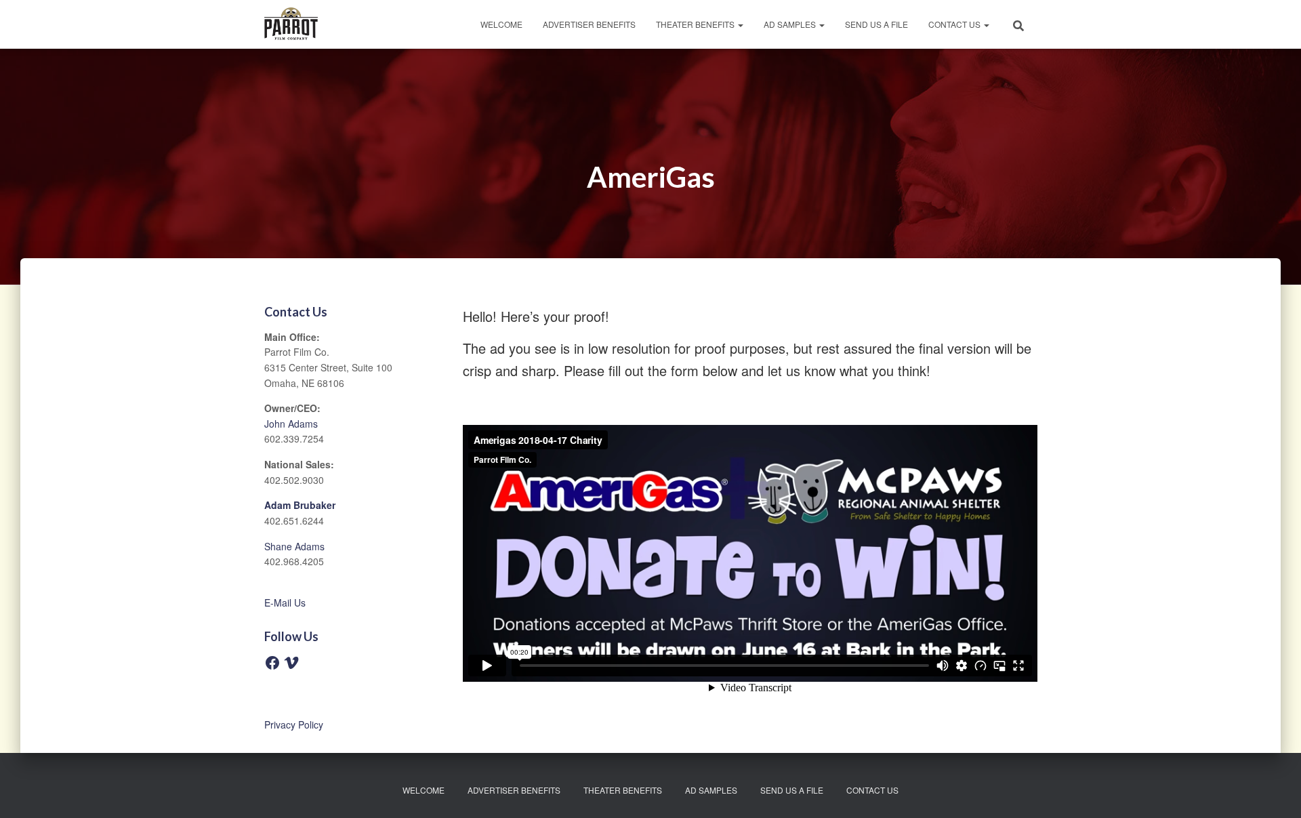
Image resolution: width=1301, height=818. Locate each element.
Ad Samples (791, 24)
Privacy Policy (293, 724)
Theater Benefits (696, 24)
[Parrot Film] (291, 24)
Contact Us (955, 24)
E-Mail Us (285, 602)
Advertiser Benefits (589, 24)
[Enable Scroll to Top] (1274, 791)
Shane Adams (294, 546)
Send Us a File (876, 24)
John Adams (291, 423)
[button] (740, 24)
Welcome (501, 24)
